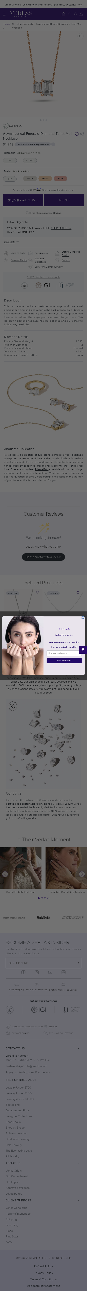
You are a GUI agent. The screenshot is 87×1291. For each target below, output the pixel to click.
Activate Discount (64, 660)
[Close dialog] (83, 617)
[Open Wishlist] (83, 650)
